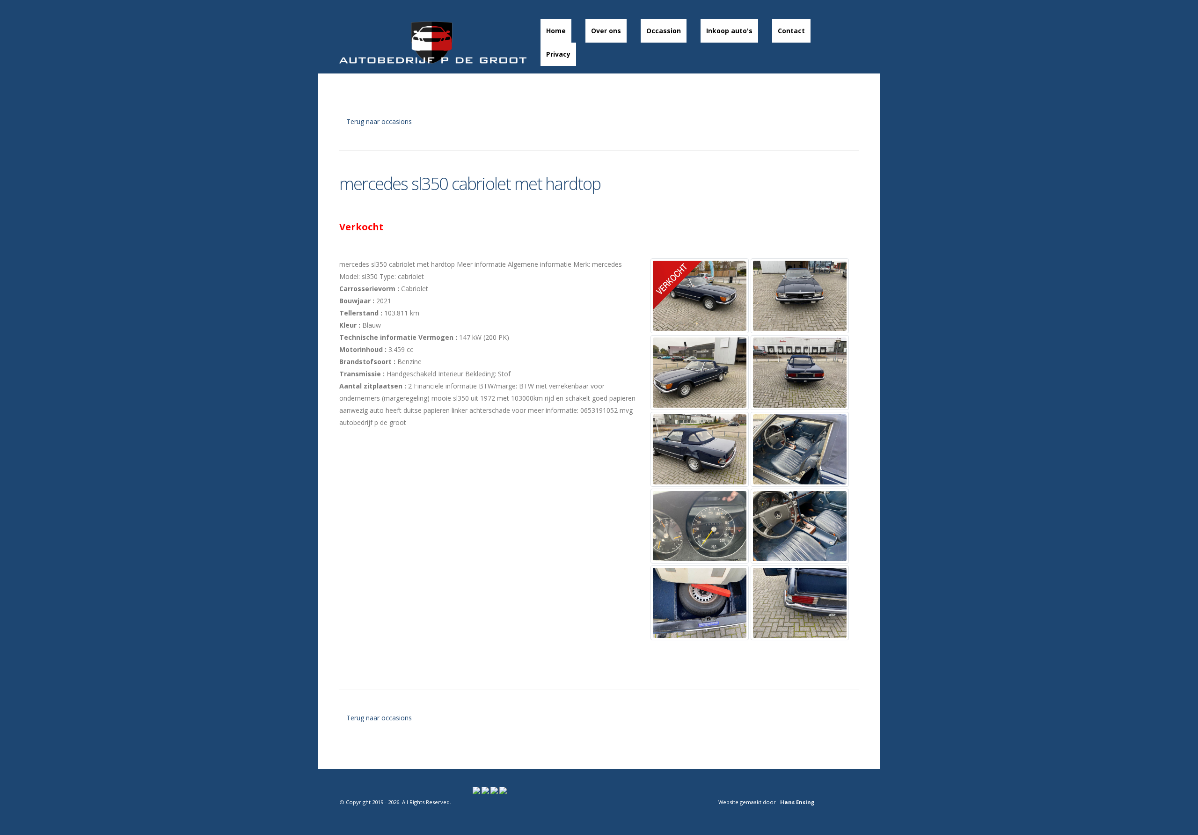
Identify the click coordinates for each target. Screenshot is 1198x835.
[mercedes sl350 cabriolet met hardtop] (699, 295)
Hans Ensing (797, 802)
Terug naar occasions (378, 121)
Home (556, 30)
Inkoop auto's (729, 30)
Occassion (663, 30)
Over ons (606, 30)
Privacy (558, 54)
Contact (791, 30)
